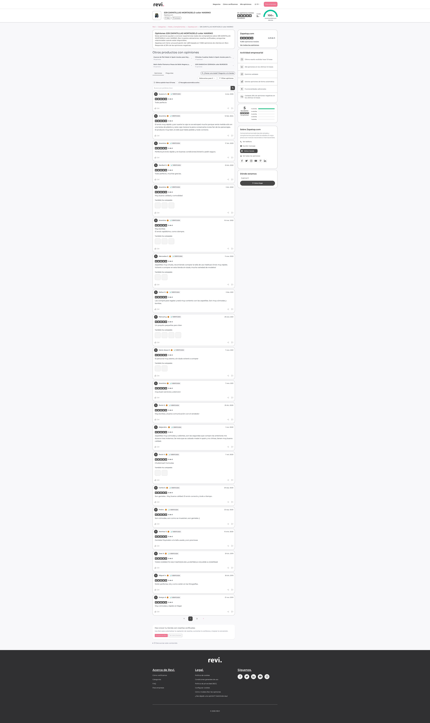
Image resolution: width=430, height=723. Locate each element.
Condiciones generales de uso (206, 679)
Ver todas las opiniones (249, 45)
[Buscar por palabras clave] (233, 88)
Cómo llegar (258, 183)
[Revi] (159, 4)
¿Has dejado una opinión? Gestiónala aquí (211, 696)
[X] (246, 161)
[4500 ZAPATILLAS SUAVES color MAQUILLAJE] (171, 335)
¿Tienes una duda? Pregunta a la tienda (219, 73)
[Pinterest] (260, 161)
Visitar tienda (249, 151)
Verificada (177, 94)
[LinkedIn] (265, 161)
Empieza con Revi (161, 635)
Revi (154, 27)
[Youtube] (256, 161)
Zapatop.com (193, 27)
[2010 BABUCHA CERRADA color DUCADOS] (171, 241)
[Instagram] (251, 161)
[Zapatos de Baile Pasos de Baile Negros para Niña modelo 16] (164, 277)
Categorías (162, 27)
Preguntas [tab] (169, 73)
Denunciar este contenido (166, 643)
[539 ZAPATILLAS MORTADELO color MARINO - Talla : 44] (164, 205)
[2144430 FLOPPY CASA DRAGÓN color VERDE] (158, 335)
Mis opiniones (245, 4)
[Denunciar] (232, 108)
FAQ (154, 684)
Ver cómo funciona (175, 635)
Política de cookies (202, 675)
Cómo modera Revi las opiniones (208, 692)
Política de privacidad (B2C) (206, 684)
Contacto (177, 18)
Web (168, 18)
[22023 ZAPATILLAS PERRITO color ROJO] (158, 205)
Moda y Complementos (176, 27)
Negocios (216, 4)
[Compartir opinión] (228, 108)
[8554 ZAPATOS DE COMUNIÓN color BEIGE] (164, 241)
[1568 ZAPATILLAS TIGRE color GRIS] (178, 335)
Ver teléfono (247, 141)
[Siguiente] (203, 619)
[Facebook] (242, 161)
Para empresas (270, 4)
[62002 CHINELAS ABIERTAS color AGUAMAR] (164, 473)
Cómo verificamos (230, 4)
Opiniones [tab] (158, 73)
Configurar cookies (202, 688)
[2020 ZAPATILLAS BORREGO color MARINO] (164, 368)
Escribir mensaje (249, 146)
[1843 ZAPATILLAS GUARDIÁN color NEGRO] (171, 205)
